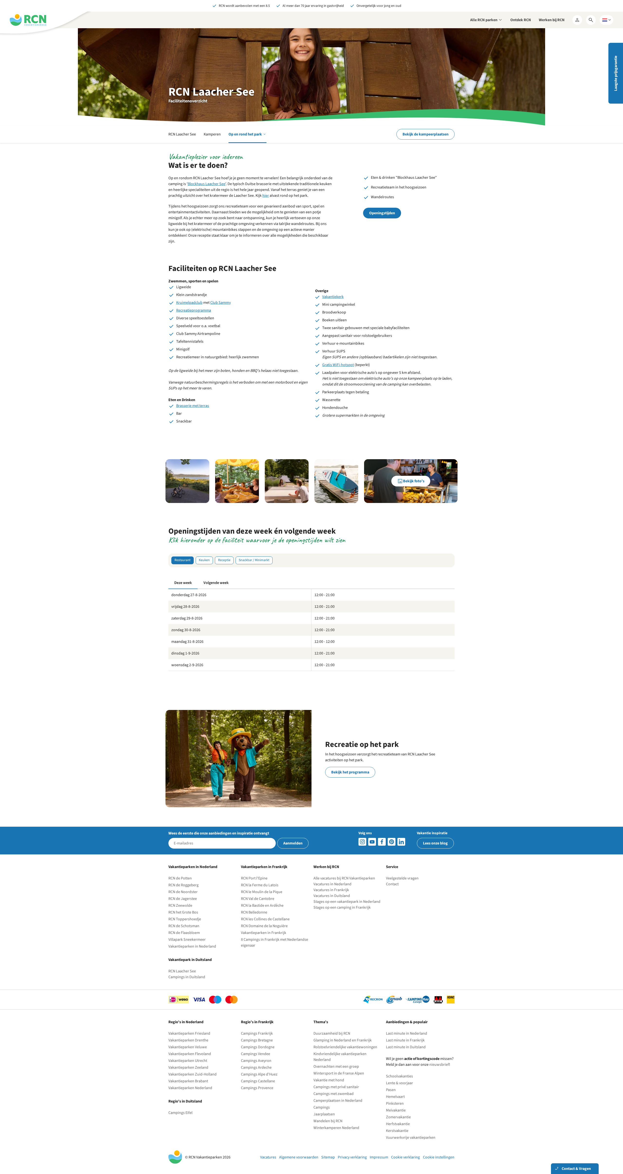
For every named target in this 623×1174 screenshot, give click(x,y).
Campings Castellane (258, 1081)
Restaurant (182, 560)
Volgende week (216, 582)
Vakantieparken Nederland (190, 1088)
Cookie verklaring (405, 1157)
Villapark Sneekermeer (187, 939)
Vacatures (268, 1157)
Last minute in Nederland (406, 1033)
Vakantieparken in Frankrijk (263, 932)
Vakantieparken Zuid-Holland (192, 1074)
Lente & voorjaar (399, 1083)
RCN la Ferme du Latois (259, 885)
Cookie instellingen (438, 1157)
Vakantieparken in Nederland (192, 946)
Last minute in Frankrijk (405, 1040)
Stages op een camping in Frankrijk (342, 907)
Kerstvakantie (397, 1130)
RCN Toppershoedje (184, 919)
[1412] (372, 842)
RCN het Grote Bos (183, 912)
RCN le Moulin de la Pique (261, 892)
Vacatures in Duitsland (331, 895)
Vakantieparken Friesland (189, 1033)
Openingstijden (382, 213)
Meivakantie (396, 1110)
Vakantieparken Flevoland (189, 1054)
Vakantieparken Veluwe (187, 1047)
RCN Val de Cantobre (257, 898)
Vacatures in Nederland (332, 884)
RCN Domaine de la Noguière (264, 926)
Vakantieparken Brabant (188, 1081)
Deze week (183, 582)
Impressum (379, 1157)
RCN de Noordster (183, 892)
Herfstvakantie (398, 1124)
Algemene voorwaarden (298, 1157)
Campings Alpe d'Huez (259, 1074)
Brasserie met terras (192, 405)
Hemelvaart (395, 1096)
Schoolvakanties (399, 1076)
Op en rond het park (247, 137)
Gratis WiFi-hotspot (338, 364)
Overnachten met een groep (336, 1066)
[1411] (382, 842)
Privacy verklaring (352, 1157)
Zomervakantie (398, 1117)
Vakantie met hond (328, 1080)
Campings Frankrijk (257, 1033)
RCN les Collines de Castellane (265, 919)
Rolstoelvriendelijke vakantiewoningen (345, 1047)
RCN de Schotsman (183, 926)
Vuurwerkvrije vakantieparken (410, 1137)
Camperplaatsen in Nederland (337, 1100)
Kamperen (212, 134)
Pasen (391, 1090)
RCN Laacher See (182, 134)
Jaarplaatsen (324, 1114)
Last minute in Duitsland (406, 1047)
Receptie (224, 560)
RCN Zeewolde (180, 905)
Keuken (204, 560)
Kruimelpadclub (189, 302)
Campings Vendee (255, 1054)
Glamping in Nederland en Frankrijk (342, 1040)
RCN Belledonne (254, 912)
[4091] (401, 842)
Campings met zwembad (333, 1093)
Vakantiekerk (333, 296)
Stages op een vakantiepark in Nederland (346, 901)
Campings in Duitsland (186, 977)
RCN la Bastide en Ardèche (262, 905)
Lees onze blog (435, 843)
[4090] (391, 842)
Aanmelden (292, 843)
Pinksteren (395, 1103)
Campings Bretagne (257, 1040)
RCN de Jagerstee (182, 898)
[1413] (362, 842)
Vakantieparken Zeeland (188, 1067)
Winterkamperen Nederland (336, 1127)
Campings (321, 1107)
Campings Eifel (180, 1112)
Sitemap (328, 1157)
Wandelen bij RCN (327, 1121)
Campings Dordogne (258, 1047)
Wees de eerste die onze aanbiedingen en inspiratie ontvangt (218, 833)
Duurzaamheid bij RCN (331, 1033)
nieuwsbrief (439, 1064)
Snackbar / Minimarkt (254, 560)
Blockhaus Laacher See (206, 184)
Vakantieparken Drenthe (188, 1040)
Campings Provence (257, 1088)
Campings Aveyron (256, 1060)
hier (265, 195)
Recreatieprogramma (193, 310)
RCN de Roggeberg (183, 885)
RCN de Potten (180, 878)
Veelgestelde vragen (402, 878)
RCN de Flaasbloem (184, 932)
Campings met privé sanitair (336, 1087)
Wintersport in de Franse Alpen (338, 1073)
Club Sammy (220, 302)
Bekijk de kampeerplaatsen (426, 134)
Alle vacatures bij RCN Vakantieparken (344, 878)
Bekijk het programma (350, 772)
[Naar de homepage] (28, 20)
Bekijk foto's (413, 481)
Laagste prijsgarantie (615, 73)
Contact (392, 884)
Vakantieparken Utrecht (187, 1060)
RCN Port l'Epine (254, 878)
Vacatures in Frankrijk (331, 890)
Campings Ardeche (256, 1067)
